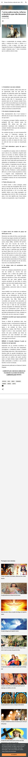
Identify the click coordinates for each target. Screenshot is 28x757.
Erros (13, 381)
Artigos (4, 381)
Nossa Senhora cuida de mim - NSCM (14, 2)
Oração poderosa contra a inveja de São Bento (12, 704)
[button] (3, 21)
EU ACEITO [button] (14, 754)
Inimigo (9, 383)
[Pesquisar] (26, 2)
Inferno (4, 383)
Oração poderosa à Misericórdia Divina (10, 595)
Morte (14, 383)
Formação (18, 381)
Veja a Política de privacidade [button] (9, 751)
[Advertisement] (14, 69)
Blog (9, 381)
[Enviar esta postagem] (3, 386)
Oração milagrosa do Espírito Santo (10, 631)
